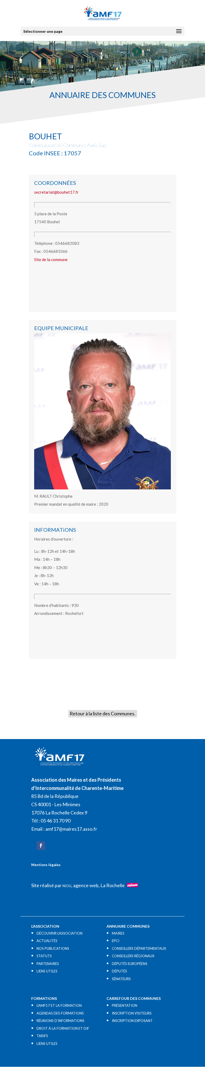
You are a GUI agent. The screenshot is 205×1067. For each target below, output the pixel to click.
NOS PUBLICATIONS (53, 948)
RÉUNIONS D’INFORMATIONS (60, 1021)
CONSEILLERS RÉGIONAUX (133, 956)
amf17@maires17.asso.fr (71, 829)
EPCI (115, 941)
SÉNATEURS (121, 979)
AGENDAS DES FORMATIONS (60, 1013)
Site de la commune (51, 259)
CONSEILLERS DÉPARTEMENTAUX (139, 948)
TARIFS (42, 1036)
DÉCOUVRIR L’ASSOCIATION (59, 933)
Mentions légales (46, 865)
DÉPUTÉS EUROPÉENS (129, 963)
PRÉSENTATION (124, 1005)
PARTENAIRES (48, 963)
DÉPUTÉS (119, 971)
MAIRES (118, 933)
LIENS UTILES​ (47, 971)
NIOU (66, 886)
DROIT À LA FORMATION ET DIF (63, 1028)
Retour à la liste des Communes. (102, 713)
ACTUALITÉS (47, 941)
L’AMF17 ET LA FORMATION (59, 1005)
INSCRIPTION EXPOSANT (132, 1021)
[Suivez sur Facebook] (41, 845)
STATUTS (44, 956)
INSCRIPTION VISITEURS (132, 1013)
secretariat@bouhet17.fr (56, 192)
